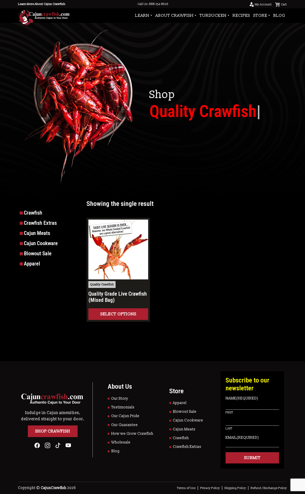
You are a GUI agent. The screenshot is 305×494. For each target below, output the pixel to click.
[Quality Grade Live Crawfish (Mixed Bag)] (118, 249)
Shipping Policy (235, 488)
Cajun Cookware (188, 420)
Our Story (119, 398)
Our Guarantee (124, 425)
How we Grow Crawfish (132, 433)
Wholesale (121, 442)
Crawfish (181, 438)
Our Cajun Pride (125, 416)
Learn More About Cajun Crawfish (41, 4)
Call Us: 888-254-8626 (153, 4)
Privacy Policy (210, 488)
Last (229, 428)
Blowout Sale (184, 411)
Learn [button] (142, 15)
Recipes (241, 15)
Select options (118, 314)
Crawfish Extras (187, 446)
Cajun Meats (184, 429)
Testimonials (122, 407)
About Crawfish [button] (174, 15)
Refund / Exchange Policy (269, 488)
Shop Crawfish (52, 431)
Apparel (180, 403)
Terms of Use (186, 488)
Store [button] (260, 15)
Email (242, 437)
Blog (279, 15)
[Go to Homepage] (44, 15)
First (229, 412)
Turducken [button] (213, 15)
